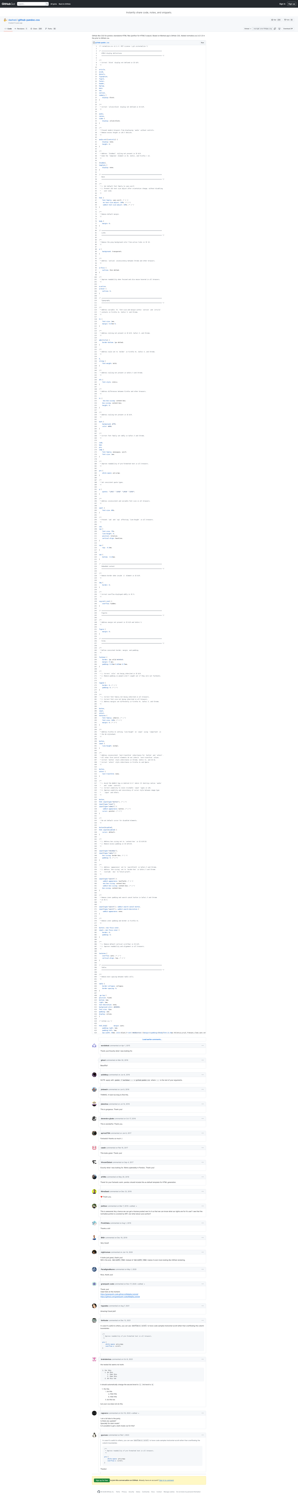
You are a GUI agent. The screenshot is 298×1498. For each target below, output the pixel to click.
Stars (37, 29)
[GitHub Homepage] (98, 1491)
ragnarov (104, 1413)
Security (131, 1492)
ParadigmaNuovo (108, 1269)
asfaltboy (104, 1075)
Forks (51, 29)
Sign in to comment (166, 1480)
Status (138, 1492)
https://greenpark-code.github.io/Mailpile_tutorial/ (119, 1294)
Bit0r (103, 1238)
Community (145, 1492)
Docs (153, 1492)
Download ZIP (288, 29)
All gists (54, 4)
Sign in (282, 4)
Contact (159, 1492)
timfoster (104, 1320)
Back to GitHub (65, 4)
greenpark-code (107, 1284)
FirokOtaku (105, 1223)
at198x (103, 1177)
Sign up (291, 4)
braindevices (106, 1359)
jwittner (104, 1206)
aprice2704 (105, 1133)
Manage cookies (169, 1492)
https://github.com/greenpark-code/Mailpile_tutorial (120, 1297)
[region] (149, 539)
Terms (118, 1492)
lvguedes (104, 1306)
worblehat (105, 1046)
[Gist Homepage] (8, 3)
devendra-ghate (107, 1119)
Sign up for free (102, 1480)
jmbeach (104, 1089)
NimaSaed (105, 1191)
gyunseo (104, 1435)
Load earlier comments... (152, 1039)
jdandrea (104, 1104)
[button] (275, 28)
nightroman (105, 1252)
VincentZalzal (106, 1162)
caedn (103, 1148)
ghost (103, 1060)
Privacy (124, 1492)
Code (9, 29)
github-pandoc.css (29, 20)
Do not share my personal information (188, 1492)
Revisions (22, 29)
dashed (12, 20)
